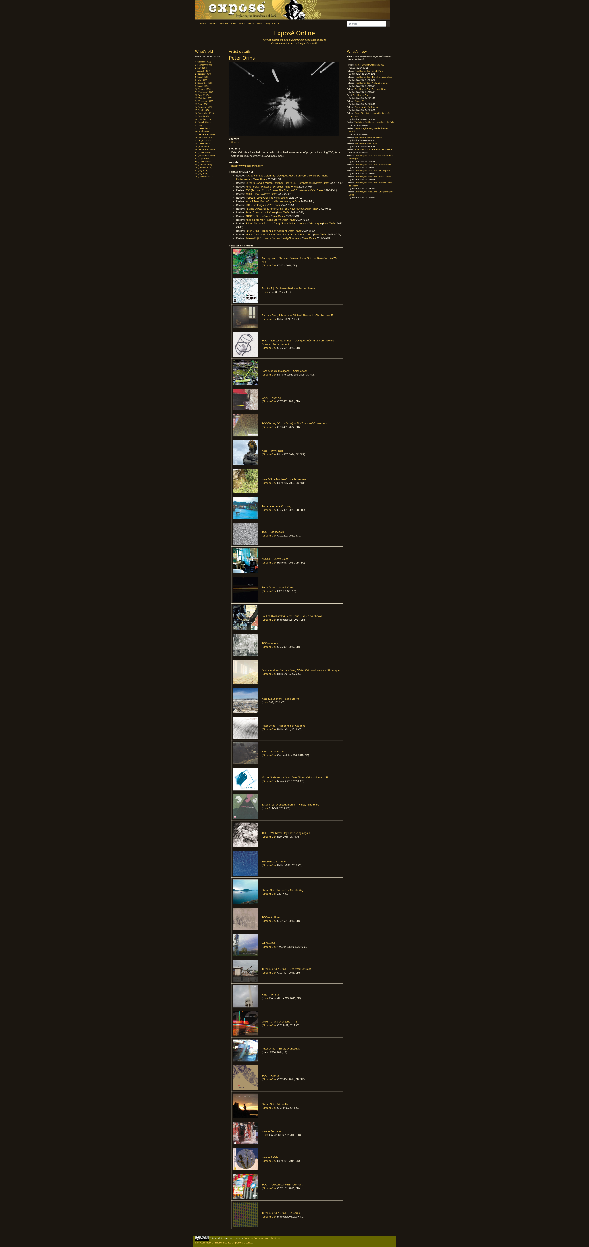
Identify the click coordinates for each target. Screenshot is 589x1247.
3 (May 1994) (201, 67)
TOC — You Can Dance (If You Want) (282, 1184)
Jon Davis (295, 201)
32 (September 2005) (205, 155)
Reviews (213, 23)
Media (242, 23)
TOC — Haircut (270, 1075)
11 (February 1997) (204, 92)
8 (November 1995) (204, 82)
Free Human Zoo (360, 95)
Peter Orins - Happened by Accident (266, 230)
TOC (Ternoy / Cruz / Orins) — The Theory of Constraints (294, 423)
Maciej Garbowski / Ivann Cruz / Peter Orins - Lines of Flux (279, 234)
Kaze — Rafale (270, 1157)
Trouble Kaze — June (274, 861)
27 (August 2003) (203, 140)
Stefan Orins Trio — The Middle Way (283, 890)
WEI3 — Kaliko (270, 943)
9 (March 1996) (202, 86)
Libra (265, 292)
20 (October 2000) (203, 119)
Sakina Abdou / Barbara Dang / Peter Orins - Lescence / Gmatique (284, 223)
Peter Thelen (260, 179)
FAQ (268, 23)
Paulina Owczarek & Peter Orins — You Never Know (292, 616)
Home (203, 23)
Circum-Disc (270, 265)
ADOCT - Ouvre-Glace (258, 216)
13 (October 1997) (203, 98)
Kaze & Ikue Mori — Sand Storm (280, 698)
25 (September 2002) (205, 134)
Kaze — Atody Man (273, 751)
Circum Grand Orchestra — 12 (279, 1021)
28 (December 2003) (204, 143)
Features (223, 23)
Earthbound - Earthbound (367, 107)
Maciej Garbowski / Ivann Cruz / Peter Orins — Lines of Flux (296, 777)
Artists (251, 23)
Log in (275, 23)
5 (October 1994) (203, 73)
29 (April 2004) (202, 146)
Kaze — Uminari (271, 994)
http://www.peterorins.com (247, 165)
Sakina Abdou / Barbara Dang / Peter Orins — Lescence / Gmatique (301, 670)
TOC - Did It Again (256, 205)
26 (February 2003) (204, 137)
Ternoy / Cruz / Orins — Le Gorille (281, 1213)
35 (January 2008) (203, 164)
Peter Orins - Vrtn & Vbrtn (261, 212)
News (234, 23)
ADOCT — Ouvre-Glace (275, 559)
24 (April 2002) (202, 131)
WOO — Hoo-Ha (271, 397)
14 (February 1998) (204, 101)
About (260, 23)
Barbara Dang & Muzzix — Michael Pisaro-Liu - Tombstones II (297, 315)
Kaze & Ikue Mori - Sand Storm (263, 219)
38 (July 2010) (201, 173)
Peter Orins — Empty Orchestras (281, 1048)
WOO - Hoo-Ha (254, 194)
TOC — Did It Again (273, 532)
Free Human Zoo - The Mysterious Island (373, 77)
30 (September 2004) (205, 149)
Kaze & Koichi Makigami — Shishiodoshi (285, 371)
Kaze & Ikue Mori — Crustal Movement (284, 479)
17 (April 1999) (202, 110)
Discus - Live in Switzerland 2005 (369, 64)
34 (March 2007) (202, 161)
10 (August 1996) (203, 89)
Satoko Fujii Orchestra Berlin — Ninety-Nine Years (290, 804)
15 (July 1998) (201, 104)
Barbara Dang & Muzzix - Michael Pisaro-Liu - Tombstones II (280, 183)
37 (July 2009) (201, 170)
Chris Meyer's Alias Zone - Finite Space (372, 170)
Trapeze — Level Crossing (276, 506)
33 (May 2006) (202, 158)
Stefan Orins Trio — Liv (275, 1104)
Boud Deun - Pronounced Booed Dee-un (373, 149)
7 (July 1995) (201, 80)
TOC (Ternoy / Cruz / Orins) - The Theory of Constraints (277, 190)
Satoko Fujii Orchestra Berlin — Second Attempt (289, 288)
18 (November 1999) (204, 113)
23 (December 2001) (204, 128)
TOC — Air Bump (271, 917)
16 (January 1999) (203, 107)
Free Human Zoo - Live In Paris (369, 71)
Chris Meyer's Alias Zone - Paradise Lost (373, 164)
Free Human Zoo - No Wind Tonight (371, 82)
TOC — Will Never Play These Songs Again (286, 833)
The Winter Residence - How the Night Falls (374, 122)
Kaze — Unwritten (272, 450)
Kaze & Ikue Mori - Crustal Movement (267, 201)
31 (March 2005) (202, 152)
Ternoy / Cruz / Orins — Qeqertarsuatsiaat (286, 969)
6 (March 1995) (202, 77)
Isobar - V (359, 101)
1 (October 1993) (203, 61)
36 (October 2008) (203, 167)
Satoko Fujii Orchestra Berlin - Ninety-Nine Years (273, 238)
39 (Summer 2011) (203, 176)
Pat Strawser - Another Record (368, 137)
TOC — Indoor (270, 643)
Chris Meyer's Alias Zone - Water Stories (373, 176)
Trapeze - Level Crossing (259, 197)
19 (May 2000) (202, 116)
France (235, 142)
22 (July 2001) (201, 125)
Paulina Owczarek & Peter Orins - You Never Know (275, 208)
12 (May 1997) (202, 95)
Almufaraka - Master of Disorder (264, 186)
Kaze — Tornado (271, 1131)
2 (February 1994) (203, 64)
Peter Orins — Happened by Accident (283, 725)
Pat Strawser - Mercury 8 (366, 143)
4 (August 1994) (202, 71)
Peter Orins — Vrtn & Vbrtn (278, 587)
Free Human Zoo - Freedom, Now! (370, 89)
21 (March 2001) (202, 122)
